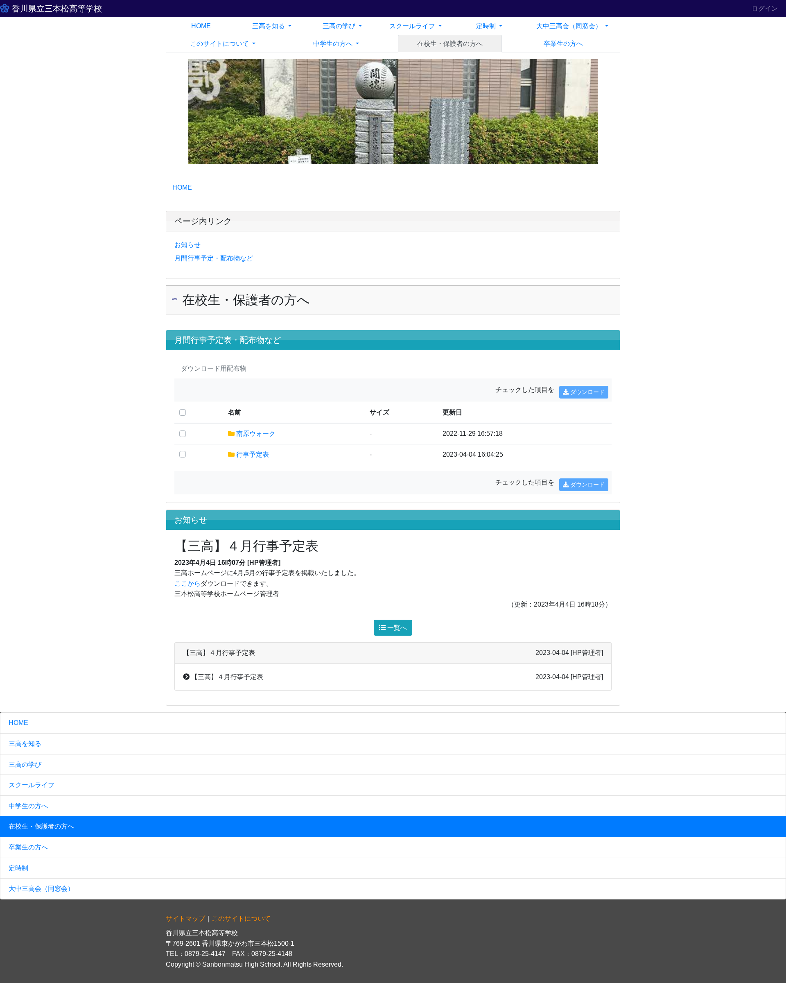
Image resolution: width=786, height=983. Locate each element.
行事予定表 (252, 454)
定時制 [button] (486, 26)
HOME (201, 26)
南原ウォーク (256, 433)
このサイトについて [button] (220, 43)
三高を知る (25, 743)
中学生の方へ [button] (333, 43)
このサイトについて (241, 918)
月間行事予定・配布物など (213, 258)
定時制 (18, 868)
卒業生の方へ (563, 43)
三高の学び (25, 764)
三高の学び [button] (340, 26)
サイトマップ (185, 918)
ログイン (765, 8)
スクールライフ (31, 784)
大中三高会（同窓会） (41, 888)
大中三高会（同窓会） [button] (569, 26)
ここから (187, 583)
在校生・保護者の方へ (450, 43)
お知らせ (187, 244)
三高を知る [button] (269, 26)
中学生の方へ (28, 805)
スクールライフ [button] (413, 26)
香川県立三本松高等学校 (55, 8)
